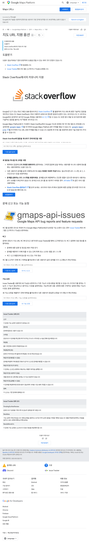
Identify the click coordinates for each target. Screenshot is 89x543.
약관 (4, 533)
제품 (8, 29)
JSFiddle (66, 181)
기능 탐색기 (6, 486)
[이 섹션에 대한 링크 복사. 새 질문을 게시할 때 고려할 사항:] (28, 160)
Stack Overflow (12, 65)
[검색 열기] (63, 2)
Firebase (5, 513)
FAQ (4, 482)
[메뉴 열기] (3, 2)
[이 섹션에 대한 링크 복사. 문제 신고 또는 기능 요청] (31, 203)
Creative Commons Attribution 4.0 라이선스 (43, 450)
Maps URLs (8, 9)
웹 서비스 (34, 493)
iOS (32, 486)
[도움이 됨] (81, 29)
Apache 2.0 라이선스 (9, 452)
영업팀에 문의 (79, 9)
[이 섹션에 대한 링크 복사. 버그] (8, 236)
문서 (30, 29)
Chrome (5, 510)
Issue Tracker (12, 69)
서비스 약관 (64, 493)
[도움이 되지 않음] (84, 29)
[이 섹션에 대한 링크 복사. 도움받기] (14, 55)
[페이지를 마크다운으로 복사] (39, 35)
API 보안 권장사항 (8, 493)
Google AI (6, 520)
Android (34, 482)
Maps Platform (27, 2)
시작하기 (65, 9)
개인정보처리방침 (13, 533)
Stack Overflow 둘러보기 (17, 187)
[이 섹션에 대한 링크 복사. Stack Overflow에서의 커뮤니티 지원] (46, 77)
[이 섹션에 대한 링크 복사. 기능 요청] (12, 279)
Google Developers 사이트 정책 (52, 452)
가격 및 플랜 (64, 482)
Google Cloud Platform (10, 517)
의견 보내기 (80, 35)
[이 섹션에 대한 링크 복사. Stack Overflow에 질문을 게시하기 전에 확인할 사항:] (44, 138)
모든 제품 (6, 524)
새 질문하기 (9, 195)
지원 (46, 29)
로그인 (84, 2)
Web (32, 489)
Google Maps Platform (19, 29)
